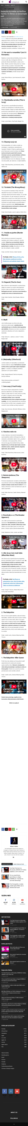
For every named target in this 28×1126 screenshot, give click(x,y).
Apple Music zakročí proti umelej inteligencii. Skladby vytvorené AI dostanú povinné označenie (13, 1004)
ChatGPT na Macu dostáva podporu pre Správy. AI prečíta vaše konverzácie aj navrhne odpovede (13, 1010)
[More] (16, 32)
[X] (6, 32)
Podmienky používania (6, 1066)
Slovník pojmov (5, 1055)
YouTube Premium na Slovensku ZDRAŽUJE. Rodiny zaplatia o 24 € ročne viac (18, 869)
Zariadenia (7, 5)
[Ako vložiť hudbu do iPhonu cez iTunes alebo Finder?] (5, 949)
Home (2, 5)
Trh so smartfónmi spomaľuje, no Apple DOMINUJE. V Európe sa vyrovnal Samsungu (13, 979)
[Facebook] (2, 32)
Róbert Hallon (5, 27)
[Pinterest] (9, 32)
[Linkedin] (14, 857)
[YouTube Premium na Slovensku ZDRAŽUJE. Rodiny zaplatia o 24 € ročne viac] (5, 869)
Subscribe (22, 899)
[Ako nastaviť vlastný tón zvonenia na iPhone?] (5, 956)
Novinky (11, 8)
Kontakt (3, 1061)
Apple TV (13, 5)
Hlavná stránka (5, 1052)
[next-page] (5, 891)
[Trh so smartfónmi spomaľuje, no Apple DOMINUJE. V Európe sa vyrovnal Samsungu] (5, 877)
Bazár (2, 1057)
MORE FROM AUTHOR (19, 864)
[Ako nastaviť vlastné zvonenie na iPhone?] (5, 963)
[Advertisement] (14, 763)
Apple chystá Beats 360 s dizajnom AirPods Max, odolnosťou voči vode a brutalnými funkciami (12, 1017)
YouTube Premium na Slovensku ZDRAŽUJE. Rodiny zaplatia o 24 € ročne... (18, 922)
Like (5, 899)
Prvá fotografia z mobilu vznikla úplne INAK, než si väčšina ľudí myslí (17, 885)
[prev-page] (2, 891)
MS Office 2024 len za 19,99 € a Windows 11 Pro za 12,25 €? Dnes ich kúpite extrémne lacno (13, 992)
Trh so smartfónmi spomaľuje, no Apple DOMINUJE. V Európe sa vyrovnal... (18, 929)
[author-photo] (14, 844)
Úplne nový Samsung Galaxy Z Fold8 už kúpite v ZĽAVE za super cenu (12, 998)
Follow (14, 899)
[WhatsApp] (13, 32)
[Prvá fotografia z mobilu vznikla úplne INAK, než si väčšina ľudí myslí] (5, 885)
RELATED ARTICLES (7, 864)
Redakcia (3, 1064)
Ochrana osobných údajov (7, 1068)
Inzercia (3, 1059)
